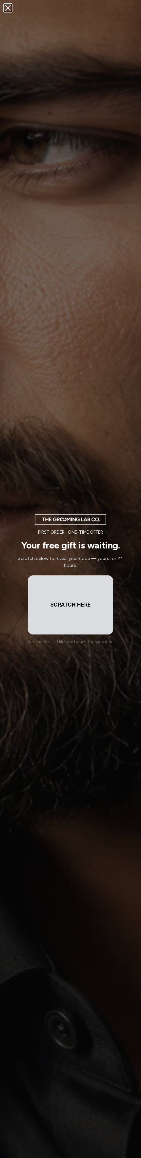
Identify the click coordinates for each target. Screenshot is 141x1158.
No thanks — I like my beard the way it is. (70, 642)
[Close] (8, 8)
